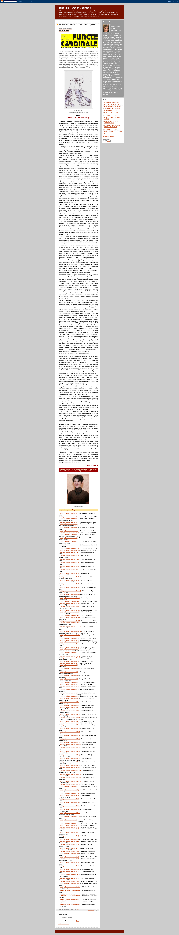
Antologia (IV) (69, 522)
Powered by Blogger (108, 136)
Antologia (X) (68, 538)
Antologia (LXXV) (70, 739)
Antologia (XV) (69, 552)
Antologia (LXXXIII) (70, 765)
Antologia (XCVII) (70, 809)
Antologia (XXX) (69, 606)
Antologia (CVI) (69, 836)
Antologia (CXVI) (70, 866)
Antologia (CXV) (69, 862)
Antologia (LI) (69, 665)
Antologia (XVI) (69, 555)
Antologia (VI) (69, 527)
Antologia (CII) (69, 825)
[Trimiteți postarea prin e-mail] (96, 910)
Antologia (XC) (69, 786)
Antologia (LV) (69, 679)
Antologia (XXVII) (70, 598)
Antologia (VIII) (69, 532)
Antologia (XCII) (69, 793)
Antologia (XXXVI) (70, 622)
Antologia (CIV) (69, 828)
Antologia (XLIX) (69, 661)
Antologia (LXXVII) (70, 744)
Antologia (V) (68, 524)
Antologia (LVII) (69, 684)
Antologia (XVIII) (69, 562)
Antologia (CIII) (69, 827)
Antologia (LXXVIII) (70, 747)
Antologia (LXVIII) (70, 717)
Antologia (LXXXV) (70, 770)
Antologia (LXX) (69, 723)
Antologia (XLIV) (69, 647)
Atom (77, 921)
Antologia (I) (68, 513)
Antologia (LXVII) (70, 714)
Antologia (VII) (69, 531)
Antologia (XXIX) (70, 603)
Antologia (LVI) (69, 682)
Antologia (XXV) (69, 587)
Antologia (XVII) (69, 559)
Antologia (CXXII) (70, 883)
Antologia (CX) (69, 848)
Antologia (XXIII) (69, 580)
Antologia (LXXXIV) (70, 767)
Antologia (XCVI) (70, 806)
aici (87, 66)
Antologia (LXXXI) (70, 758)
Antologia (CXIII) (69, 857)
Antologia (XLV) (69, 649)
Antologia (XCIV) (70, 799)
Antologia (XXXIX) (70, 635)
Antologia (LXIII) (69, 702)
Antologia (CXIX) (70, 874)
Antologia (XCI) (69, 790)
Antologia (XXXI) (70, 610)
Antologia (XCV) (69, 802)
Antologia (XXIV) (70, 583)
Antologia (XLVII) (70, 656)
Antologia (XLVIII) (70, 658)
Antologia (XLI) (69, 640)
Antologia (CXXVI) (70, 895)
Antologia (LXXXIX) (70, 784)
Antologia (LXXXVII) (70, 777)
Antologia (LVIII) (69, 686)
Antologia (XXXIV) (70, 617)
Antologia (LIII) (69, 672)
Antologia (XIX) (69, 566)
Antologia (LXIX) (69, 721)
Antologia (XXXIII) (70, 615)
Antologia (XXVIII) (70, 601)
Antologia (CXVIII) (70, 871)
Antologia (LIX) (69, 689)
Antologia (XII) (69, 545)
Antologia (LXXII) (70, 728)
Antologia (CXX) (69, 878)
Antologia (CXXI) (70, 881)
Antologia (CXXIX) (70, 904)
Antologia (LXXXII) (70, 761)
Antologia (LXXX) (70, 755)
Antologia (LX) (69, 693)
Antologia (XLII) (69, 642)
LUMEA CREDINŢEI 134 (111, 112)
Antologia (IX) (69, 534)
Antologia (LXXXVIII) (71, 781)
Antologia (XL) (69, 638)
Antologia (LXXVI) (70, 742)
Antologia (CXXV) (70, 894)
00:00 (78, 909)
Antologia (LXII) (69, 698)
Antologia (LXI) (69, 696)
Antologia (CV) (69, 832)
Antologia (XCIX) (70, 816)
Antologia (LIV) (69, 675)
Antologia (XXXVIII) (70, 631)
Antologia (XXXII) (70, 612)
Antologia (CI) (69, 823)
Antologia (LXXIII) (70, 732)
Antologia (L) (68, 663)
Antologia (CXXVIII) (70, 901)
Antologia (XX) (69, 569)
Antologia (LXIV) (69, 705)
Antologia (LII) (69, 668)
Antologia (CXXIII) (70, 887)
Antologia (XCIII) (69, 795)
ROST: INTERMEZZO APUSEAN (113, 106)
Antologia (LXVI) (69, 710)
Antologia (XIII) (69, 548)
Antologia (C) (68, 820)
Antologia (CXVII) (70, 869)
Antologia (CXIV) (70, 858)
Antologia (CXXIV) (70, 890)
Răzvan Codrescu (115, 26)
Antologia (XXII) (69, 577)
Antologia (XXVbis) (70, 591)
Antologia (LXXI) (69, 725)
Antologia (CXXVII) (70, 899)
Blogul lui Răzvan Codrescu (75, 7)
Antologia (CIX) (69, 844)
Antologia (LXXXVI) (70, 774)
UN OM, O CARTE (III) (110, 129)
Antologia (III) (69, 518)
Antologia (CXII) (69, 853)
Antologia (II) (68, 517)
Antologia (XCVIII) (70, 813)
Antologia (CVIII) (69, 841)
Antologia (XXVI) (70, 594)
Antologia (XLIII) (69, 643)
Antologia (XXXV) (70, 621)
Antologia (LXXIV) (70, 735)
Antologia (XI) (69, 541)
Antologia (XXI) (69, 573)
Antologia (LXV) (69, 707)
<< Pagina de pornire (63, 924)
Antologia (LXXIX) (70, 751)
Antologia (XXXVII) (70, 626)
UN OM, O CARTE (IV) (110, 115)
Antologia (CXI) (69, 851)
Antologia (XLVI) (69, 652)
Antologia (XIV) (69, 550)
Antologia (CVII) (69, 839)
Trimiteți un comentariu (65, 917)
